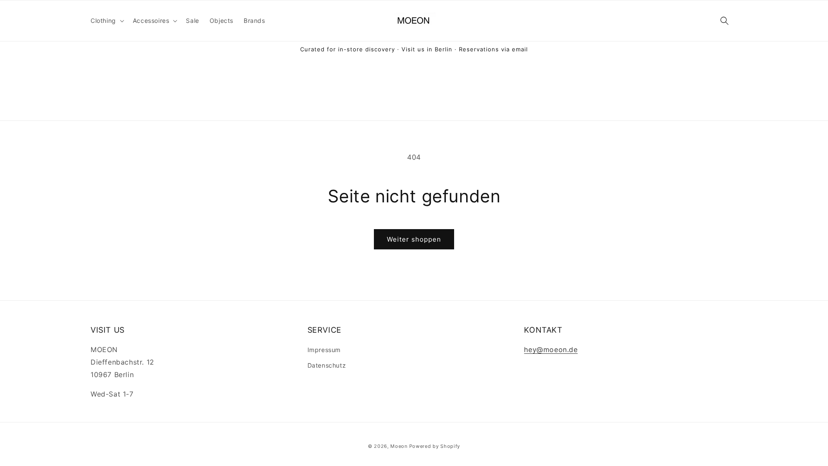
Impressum (324, 349)
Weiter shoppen (414, 239)
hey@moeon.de (550, 349)
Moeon (399, 446)
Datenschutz (326, 365)
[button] (106, 21)
